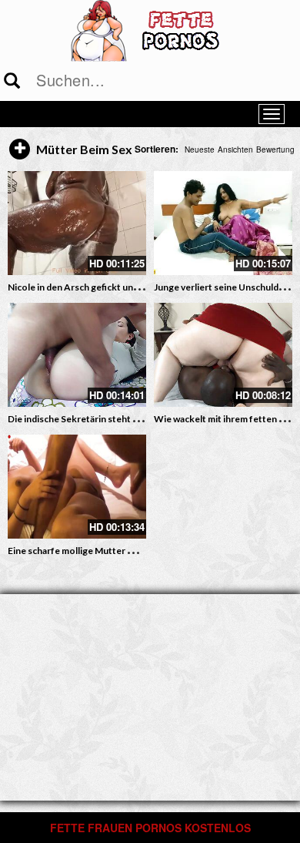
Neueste (200, 149)
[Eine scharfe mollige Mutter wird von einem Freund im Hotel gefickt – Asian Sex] (77, 487)
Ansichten (235, 149)
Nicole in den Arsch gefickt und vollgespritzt (101, 287)
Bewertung (275, 149)
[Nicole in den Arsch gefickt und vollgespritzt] (77, 223)
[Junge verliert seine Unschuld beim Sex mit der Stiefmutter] (223, 223)
